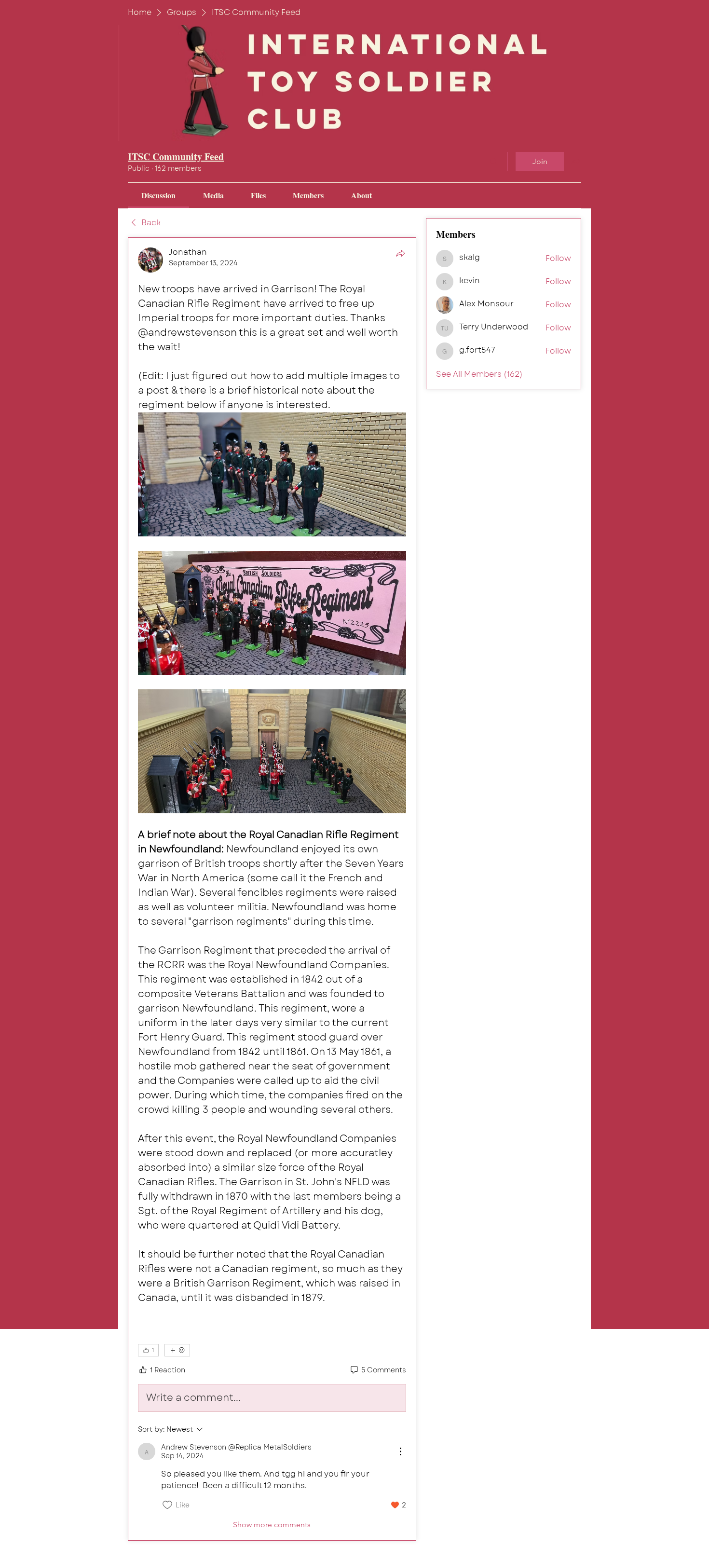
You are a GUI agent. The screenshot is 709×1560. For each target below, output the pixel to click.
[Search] (494, 161)
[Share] (400, 253)
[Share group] (575, 161)
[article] (272, 889)
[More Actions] (400, 1451)
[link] (158, 195)
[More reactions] (177, 1350)
